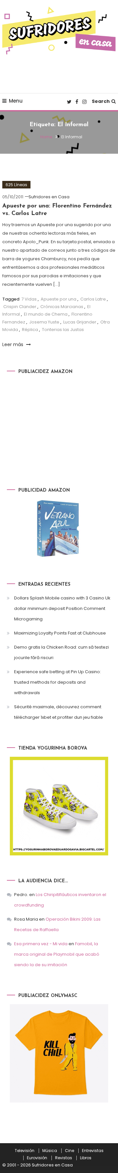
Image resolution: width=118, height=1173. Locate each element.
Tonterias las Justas (63, 329)
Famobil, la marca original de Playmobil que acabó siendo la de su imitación (56, 954)
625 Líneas (16, 184)
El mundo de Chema (46, 314)
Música (49, 1150)
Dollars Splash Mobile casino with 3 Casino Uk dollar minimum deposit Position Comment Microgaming (62, 608)
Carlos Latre (93, 299)
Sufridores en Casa (49, 197)
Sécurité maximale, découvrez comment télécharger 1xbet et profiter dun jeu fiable (58, 712)
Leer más (13, 344)
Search (101, 101)
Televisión (24, 1150)
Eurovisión (37, 1158)
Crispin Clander (19, 306)
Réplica (30, 329)
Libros (85, 1158)
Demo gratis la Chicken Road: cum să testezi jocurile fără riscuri (61, 652)
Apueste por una (58, 299)
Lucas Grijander (79, 322)
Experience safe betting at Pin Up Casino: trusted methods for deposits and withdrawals (57, 682)
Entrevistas (93, 1150)
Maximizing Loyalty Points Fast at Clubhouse (60, 633)
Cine (69, 1150)
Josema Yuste (44, 322)
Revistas (63, 1158)
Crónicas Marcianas (61, 306)
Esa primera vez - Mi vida (41, 944)
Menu (16, 100)
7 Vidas (29, 299)
